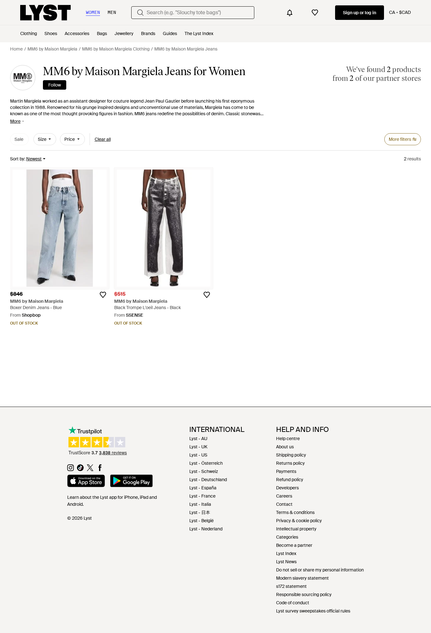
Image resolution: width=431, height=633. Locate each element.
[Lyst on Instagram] (70, 469)
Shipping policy (291, 455)
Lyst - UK (198, 447)
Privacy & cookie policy (299, 520)
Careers (284, 496)
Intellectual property (296, 529)
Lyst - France (202, 496)
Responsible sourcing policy (304, 594)
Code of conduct (292, 603)
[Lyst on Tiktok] (80, 469)
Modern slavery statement (302, 578)
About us (285, 447)
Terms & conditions (295, 512)
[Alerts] (289, 12)
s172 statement (291, 586)
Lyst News (286, 561)
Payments (286, 471)
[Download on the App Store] (86, 482)
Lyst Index (286, 553)
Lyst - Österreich (206, 463)
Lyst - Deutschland (208, 479)
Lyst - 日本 (199, 512)
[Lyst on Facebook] (100, 469)
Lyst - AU (198, 438)
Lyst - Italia (200, 504)
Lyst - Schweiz (203, 471)
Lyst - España (202, 488)
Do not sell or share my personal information (320, 570)
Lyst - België (201, 520)
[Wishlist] (315, 12)
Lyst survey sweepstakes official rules (313, 611)
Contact (284, 504)
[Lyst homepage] (45, 12)
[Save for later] (103, 295)
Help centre (288, 438)
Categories (287, 537)
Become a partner (294, 545)
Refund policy (289, 479)
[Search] (140, 12)
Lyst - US (198, 455)
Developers (287, 488)
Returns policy (290, 463)
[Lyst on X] (90, 469)
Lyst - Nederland (205, 529)
